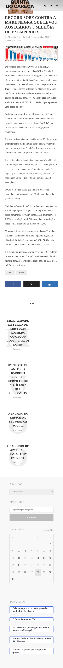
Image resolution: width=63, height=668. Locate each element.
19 (25, 565)
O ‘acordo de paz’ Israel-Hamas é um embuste (18, 452)
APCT (10, 273)
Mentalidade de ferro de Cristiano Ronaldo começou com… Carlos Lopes (18, 332)
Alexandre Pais (14, 37)
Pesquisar (31, 517)
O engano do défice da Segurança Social (17, 419)
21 (38, 565)
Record (21, 273)
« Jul (11, 590)
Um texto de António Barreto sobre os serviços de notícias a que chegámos (18, 379)
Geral (28, 37)
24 (13, 572)
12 (25, 558)
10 (13, 558)
